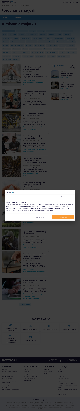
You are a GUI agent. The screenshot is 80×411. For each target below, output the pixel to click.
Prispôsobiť (39, 217)
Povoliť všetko (63, 217)
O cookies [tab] (63, 196)
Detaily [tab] (40, 196)
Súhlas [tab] (17, 196)
